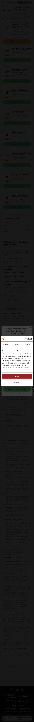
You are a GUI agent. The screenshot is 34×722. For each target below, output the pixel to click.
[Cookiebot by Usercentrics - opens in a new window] (24, 339)
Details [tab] (17, 344)
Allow (17, 376)
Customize (15, 382)
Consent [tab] (6, 344)
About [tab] (28, 344)
